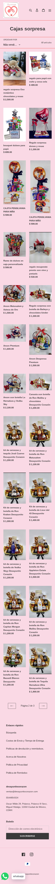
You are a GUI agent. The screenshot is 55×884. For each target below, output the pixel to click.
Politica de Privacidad (17, 764)
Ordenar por (10, 40)
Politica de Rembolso (16, 772)
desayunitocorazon (31, 874)
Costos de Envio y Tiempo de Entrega (25, 740)
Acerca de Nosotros (16, 756)
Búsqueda (11, 732)
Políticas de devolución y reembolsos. (25, 748)
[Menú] (50, 10)
